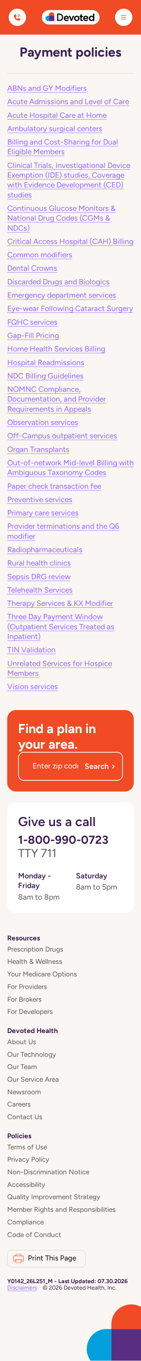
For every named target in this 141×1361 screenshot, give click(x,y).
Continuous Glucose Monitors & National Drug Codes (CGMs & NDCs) (61, 218)
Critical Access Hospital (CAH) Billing (70, 241)
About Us (21, 1042)
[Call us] (17, 17)
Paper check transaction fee (54, 486)
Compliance (25, 1222)
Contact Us (24, 1117)
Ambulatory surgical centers (54, 128)
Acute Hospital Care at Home (57, 115)
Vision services (32, 686)
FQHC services (32, 322)
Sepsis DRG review (38, 576)
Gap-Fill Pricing (33, 335)
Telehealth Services (40, 590)
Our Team (22, 1066)
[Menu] (123, 17)
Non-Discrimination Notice (48, 1172)
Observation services (42, 422)
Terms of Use (27, 1147)
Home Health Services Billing (56, 349)
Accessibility (26, 1184)
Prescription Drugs (35, 949)
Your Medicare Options (42, 974)
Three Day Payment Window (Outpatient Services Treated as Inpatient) (60, 626)
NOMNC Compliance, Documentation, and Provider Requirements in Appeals (56, 399)
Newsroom (24, 1092)
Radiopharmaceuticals (44, 549)
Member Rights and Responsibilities (61, 1209)
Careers (19, 1104)
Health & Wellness (34, 961)
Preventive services (39, 499)
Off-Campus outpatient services (62, 435)
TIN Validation (31, 650)
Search (100, 766)
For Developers (30, 1011)
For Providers (27, 986)
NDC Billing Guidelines (45, 376)
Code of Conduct (34, 1234)
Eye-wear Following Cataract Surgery (70, 308)
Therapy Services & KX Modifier (60, 603)
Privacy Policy (28, 1159)
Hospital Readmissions (45, 362)
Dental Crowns (32, 268)
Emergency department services (61, 295)
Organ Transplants (38, 449)
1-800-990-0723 (63, 846)
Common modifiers (39, 255)
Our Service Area (33, 1079)
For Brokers (24, 999)
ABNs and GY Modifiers (47, 88)
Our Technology (31, 1054)
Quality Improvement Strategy (53, 1197)
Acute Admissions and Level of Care (68, 101)
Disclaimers (22, 1287)
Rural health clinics (39, 563)
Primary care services (42, 513)
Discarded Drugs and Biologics (58, 282)
